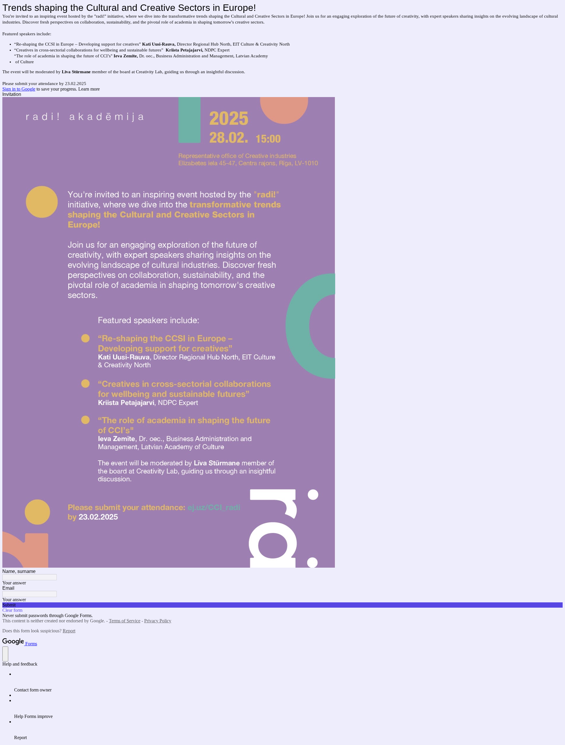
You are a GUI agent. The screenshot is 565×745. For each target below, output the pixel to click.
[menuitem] (288, 682)
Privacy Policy (157, 620)
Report (69, 630)
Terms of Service (124, 620)
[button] (282, 605)
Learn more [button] (89, 88)
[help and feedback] (5, 653)
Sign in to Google (18, 88)
